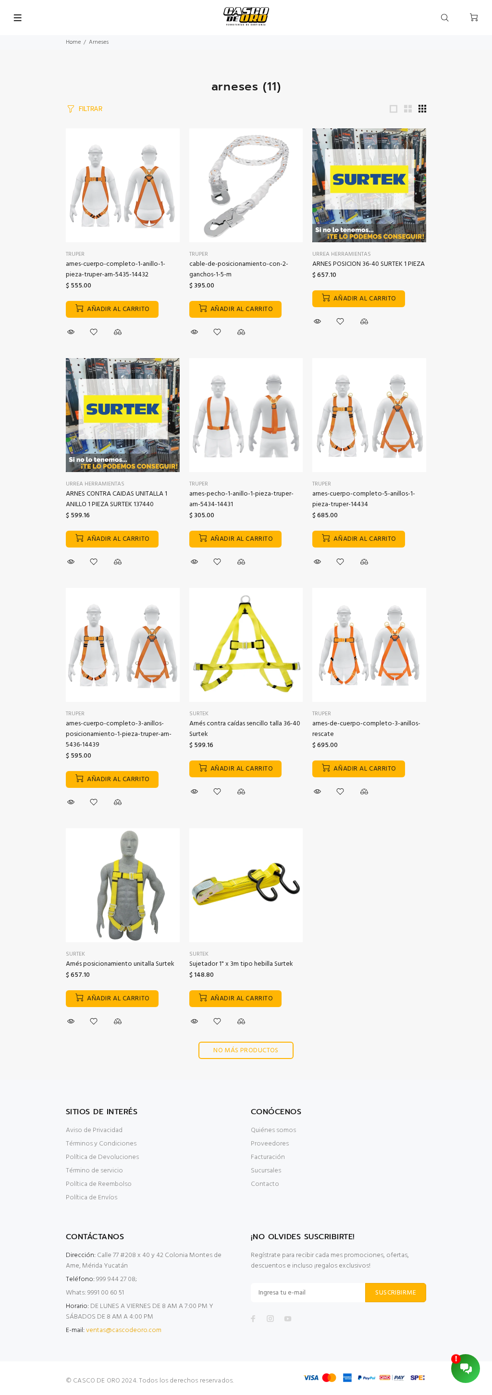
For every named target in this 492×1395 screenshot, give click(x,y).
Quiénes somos (273, 1130)
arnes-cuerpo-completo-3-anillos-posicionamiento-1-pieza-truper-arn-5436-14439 (119, 734)
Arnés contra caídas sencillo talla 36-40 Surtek (244, 729)
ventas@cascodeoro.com (123, 1330)
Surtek (199, 714)
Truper (198, 254)
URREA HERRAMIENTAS (341, 254)
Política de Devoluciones (102, 1157)
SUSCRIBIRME (395, 1292)
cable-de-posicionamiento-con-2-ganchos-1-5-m (238, 269)
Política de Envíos (91, 1197)
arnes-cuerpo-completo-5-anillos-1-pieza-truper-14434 (363, 499)
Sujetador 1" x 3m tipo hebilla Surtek (241, 964)
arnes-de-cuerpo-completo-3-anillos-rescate (366, 729)
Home (73, 42)
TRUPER (75, 254)
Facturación (268, 1157)
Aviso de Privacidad (94, 1130)
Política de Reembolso (99, 1184)
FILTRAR (90, 108)
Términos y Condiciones (101, 1143)
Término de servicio (94, 1170)
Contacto (265, 1184)
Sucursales (266, 1170)
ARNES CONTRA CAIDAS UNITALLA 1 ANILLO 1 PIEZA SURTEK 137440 (116, 499)
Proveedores (270, 1143)
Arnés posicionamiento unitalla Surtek (120, 964)
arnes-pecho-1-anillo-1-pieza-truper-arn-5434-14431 (241, 499)
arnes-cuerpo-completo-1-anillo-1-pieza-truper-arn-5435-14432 (115, 269)
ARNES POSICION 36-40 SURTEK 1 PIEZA (368, 264)
